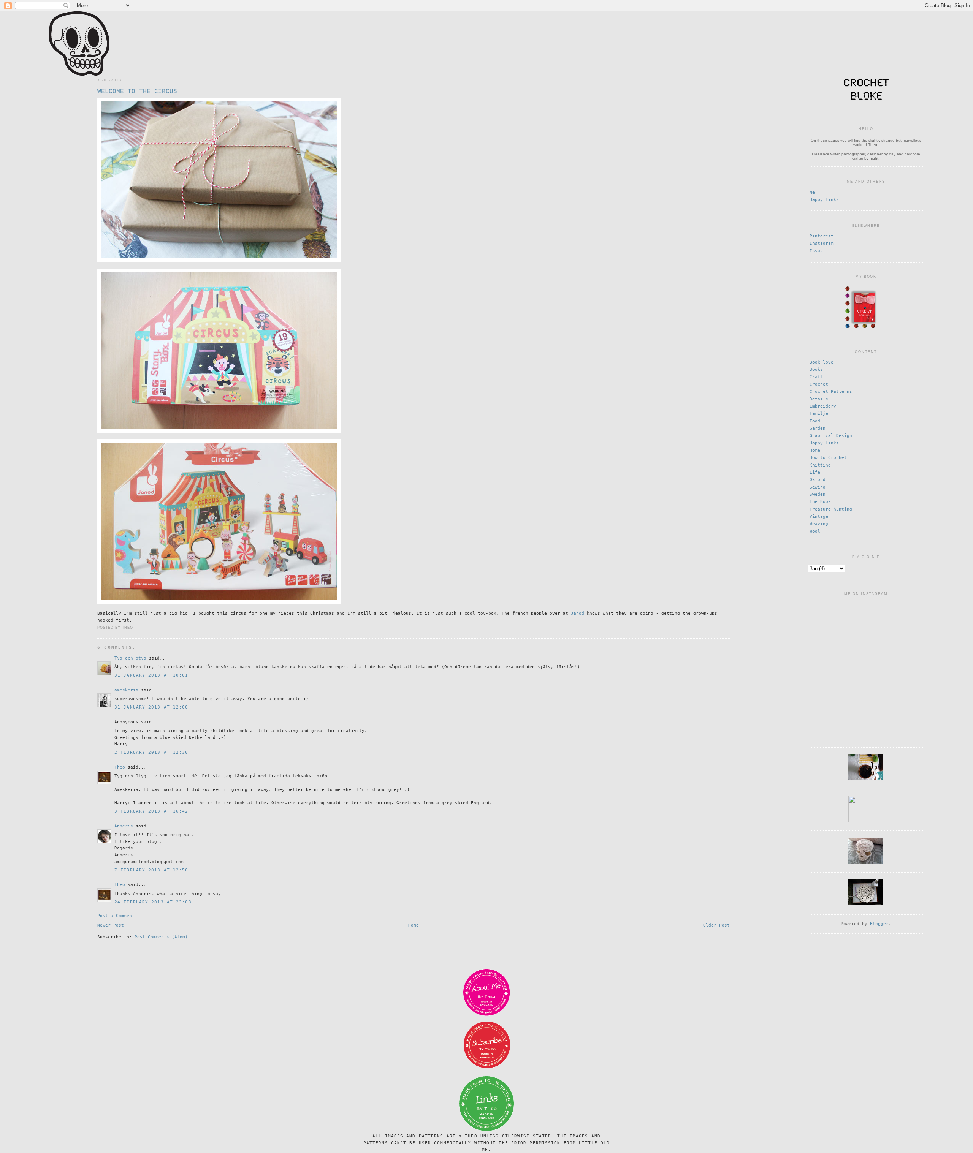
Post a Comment (116, 915)
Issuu (816, 250)
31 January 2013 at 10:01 (151, 675)
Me (812, 192)
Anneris (123, 826)
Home (413, 925)
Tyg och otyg (130, 658)
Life (815, 472)
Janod (577, 613)
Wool (815, 531)
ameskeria (126, 690)
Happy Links (824, 199)
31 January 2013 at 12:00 (151, 707)
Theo (119, 767)
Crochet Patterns (831, 391)
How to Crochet (828, 457)
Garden (818, 428)
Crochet (819, 384)
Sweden (818, 494)
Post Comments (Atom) (161, 937)
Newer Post (110, 925)
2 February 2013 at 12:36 (151, 752)
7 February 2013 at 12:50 (151, 870)
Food (815, 421)
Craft (816, 377)
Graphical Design (831, 435)
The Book (820, 501)
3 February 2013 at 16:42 (151, 811)
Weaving (819, 523)
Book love (822, 362)
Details (819, 399)
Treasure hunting (831, 509)
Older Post (716, 925)
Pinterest (822, 236)
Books (816, 369)
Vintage (819, 516)
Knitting (820, 465)
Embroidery (823, 406)
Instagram (822, 243)
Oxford (818, 479)
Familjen (820, 413)
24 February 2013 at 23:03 (153, 902)
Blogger (879, 923)
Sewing (818, 487)
